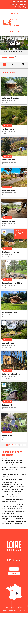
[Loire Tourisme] (7, 22)
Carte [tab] (13, 67)
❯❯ (25, 445)
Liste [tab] (4, 67)
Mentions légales (10, 607)
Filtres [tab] (23, 67)
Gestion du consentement (10, 610)
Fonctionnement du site (18, 609)
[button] (19, 6)
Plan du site (22, 610)
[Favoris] (14, 6)
